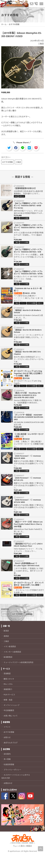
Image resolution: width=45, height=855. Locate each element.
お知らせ (29, 614)
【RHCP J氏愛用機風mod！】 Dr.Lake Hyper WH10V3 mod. (27, 564)
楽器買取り (8, 689)
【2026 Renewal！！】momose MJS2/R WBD (27, 457)
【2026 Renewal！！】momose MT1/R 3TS (27, 479)
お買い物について (11, 715)
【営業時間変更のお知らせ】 (25, 188)
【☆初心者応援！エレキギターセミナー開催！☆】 (29, 435)
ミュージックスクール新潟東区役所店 (18, 662)
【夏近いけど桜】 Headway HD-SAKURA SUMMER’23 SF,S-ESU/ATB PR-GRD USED (27, 395)
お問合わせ (8, 783)
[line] (22, 147)
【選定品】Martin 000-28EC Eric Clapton (27, 352)
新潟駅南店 (8, 657)
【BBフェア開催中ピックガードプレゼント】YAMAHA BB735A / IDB (28, 250)
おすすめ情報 (7, 162)
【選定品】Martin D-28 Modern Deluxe (27, 311)
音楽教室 (7, 673)
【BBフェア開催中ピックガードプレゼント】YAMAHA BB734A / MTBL (28, 272)
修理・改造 (8, 700)
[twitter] (9, 147)
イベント (5, 614)
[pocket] (36, 147)
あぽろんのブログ (11, 742)
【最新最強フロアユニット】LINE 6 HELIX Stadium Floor (28, 545)
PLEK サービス (9, 694)
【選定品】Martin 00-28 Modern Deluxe (28, 331)
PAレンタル (8, 684)
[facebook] (15, 147)
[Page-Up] (40, 848)
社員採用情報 (9, 764)
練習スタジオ (9, 679)
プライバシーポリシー (12, 769)
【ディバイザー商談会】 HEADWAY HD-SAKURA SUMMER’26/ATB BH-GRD (29, 417)
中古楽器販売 (9, 710)
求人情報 (7, 759)
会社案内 (7, 754)
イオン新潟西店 (10, 646)
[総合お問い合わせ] (36, 4)
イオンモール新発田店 (12, 652)
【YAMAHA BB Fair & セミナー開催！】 (28, 289)
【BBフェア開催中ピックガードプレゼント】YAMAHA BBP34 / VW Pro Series (28, 227)
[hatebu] (29, 147)
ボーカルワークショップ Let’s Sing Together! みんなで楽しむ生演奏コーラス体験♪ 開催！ (28, 373)
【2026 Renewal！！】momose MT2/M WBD (27, 501)
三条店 (41, 43)
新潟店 (6, 630)
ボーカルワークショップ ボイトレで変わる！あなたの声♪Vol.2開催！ (29, 583)
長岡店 (6, 636)
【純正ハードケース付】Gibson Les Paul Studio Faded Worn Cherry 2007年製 (28, 524)
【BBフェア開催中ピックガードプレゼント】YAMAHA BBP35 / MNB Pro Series (28, 205)
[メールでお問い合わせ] (31, 4)
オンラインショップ (11, 705)
